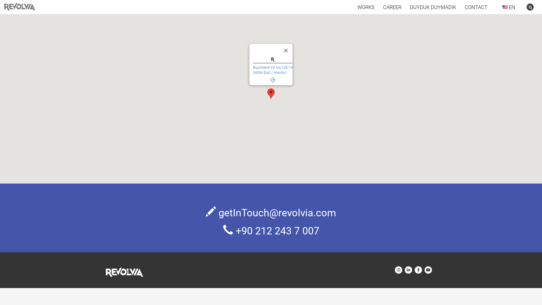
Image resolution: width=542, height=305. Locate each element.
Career (392, 7)
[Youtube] (428, 270)
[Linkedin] (408, 270)
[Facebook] (418, 270)
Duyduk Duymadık (433, 7)
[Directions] (273, 78)
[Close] (286, 50)
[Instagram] (398, 270)
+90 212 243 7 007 (277, 230)
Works (366, 7)
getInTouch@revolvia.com (277, 212)
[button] (271, 93)
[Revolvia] (124, 272)
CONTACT (476, 7)
